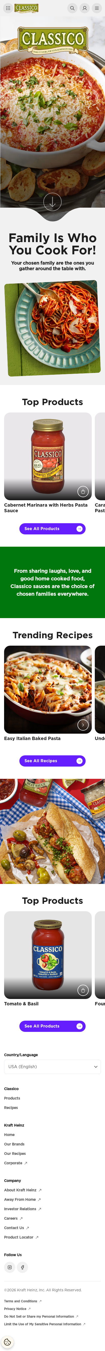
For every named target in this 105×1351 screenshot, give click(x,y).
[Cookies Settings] (7, 1342)
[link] (52, 203)
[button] (8, 8)
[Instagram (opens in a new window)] (9, 1267)
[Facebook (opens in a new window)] (22, 1267)
